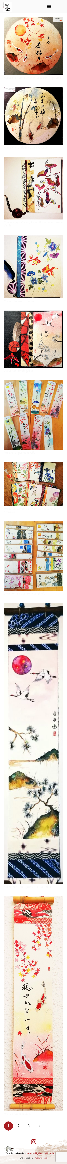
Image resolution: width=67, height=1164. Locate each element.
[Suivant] (38, 1126)
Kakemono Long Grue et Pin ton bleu (27, 887)
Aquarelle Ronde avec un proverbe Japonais (32, 78)
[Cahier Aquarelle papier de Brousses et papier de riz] (33, 188)
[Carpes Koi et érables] (33, 1003)
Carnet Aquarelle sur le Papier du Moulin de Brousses (32, 510)
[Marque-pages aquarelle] (33, 415)
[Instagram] (33, 1142)
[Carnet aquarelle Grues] (33, 339)
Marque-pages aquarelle (19, 452)
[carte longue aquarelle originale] (33, 555)
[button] (49, 6)
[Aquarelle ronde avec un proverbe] (33, 116)
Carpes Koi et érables (17, 1114)
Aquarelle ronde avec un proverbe (26, 147)
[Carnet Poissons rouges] (33, 266)
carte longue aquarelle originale (24, 593)
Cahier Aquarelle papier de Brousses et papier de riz (33, 223)
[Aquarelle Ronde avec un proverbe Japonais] (33, 46)
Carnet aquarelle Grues (18, 371)
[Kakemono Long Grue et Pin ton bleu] (33, 743)
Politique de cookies (52, 1153)
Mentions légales (34, 1153)
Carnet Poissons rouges (19, 301)
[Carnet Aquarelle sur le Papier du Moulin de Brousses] (33, 484)
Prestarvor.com (40, 1157)
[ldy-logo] (7, 7)
